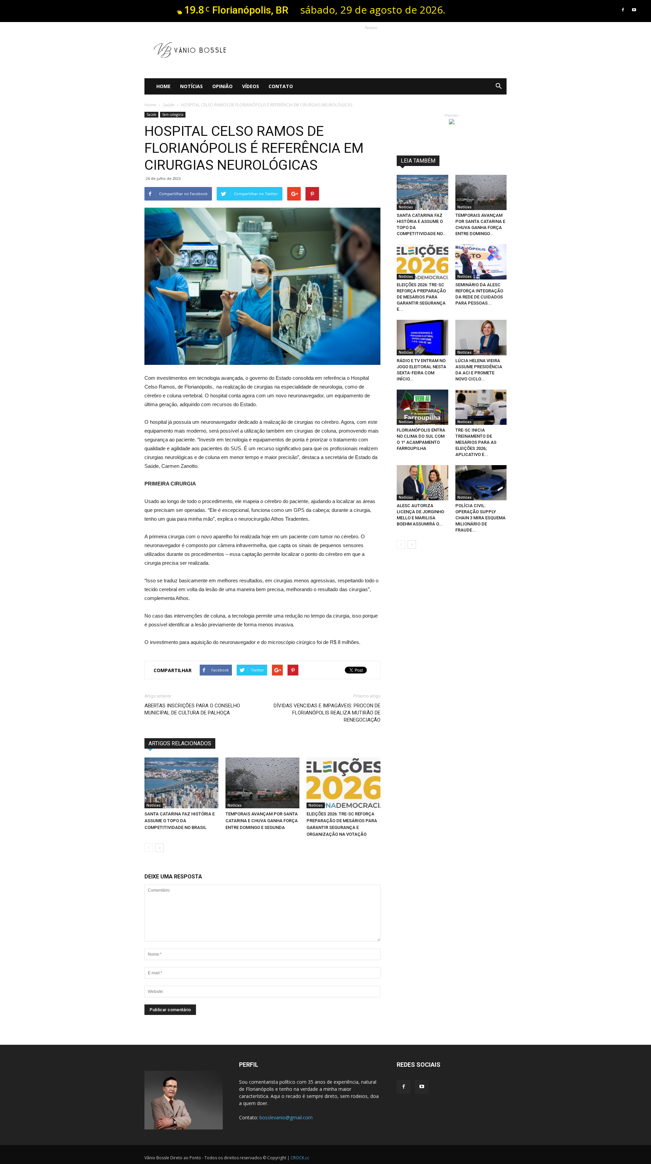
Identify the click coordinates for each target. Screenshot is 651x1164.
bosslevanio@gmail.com (286, 1117)
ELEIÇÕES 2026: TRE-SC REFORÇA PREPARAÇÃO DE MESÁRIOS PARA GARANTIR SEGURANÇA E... (421, 297)
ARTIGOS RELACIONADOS (180, 743)
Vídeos (250, 86)
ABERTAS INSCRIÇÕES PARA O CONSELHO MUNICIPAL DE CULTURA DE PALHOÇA (192, 709)
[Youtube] (634, 10)
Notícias (191, 86)
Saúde (151, 114)
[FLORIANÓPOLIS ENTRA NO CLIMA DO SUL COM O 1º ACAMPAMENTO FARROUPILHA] (422, 407)
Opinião (222, 86)
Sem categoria (172, 114)
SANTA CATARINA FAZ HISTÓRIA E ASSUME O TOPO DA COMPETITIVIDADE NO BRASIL (179, 820)
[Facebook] (623, 10)
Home (163, 86)
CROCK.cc (300, 1158)
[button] (498, 86)
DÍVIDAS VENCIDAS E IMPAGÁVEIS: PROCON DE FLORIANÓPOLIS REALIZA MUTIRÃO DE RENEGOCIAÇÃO (327, 713)
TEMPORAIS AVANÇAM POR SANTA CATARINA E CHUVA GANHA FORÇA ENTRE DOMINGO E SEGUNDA (261, 820)
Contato (281, 86)
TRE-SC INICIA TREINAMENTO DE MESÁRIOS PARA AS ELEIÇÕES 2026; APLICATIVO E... (475, 442)
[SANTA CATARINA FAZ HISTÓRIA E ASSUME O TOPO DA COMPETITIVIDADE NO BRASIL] (181, 782)
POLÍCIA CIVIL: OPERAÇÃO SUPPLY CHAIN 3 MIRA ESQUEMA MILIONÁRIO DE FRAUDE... (480, 518)
